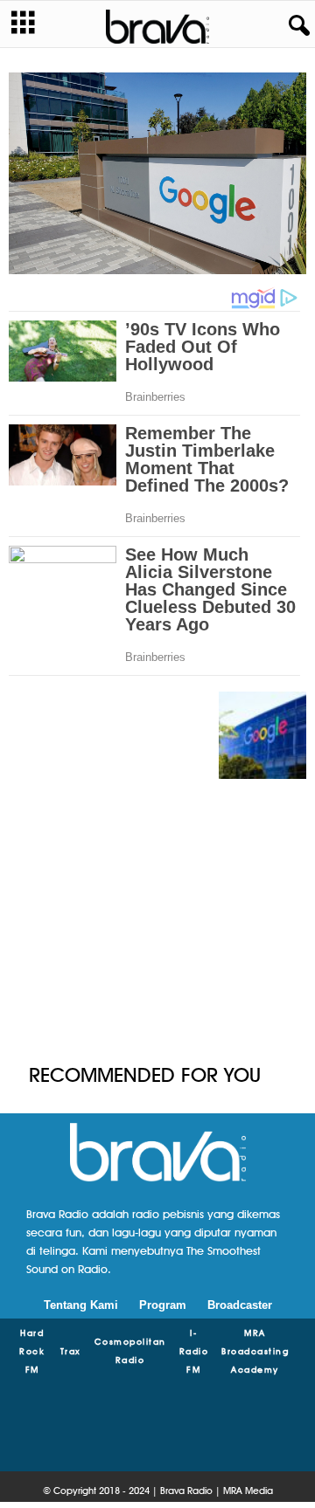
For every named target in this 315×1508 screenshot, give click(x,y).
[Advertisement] (157, 920)
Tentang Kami (81, 1305)
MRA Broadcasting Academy (255, 1350)
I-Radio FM (194, 1350)
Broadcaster (239, 1305)
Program (162, 1305)
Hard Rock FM (32, 1350)
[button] (295, 26)
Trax (70, 1351)
